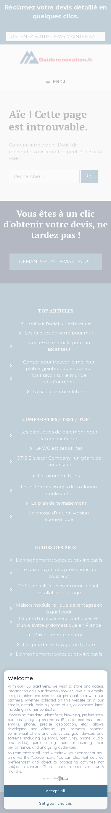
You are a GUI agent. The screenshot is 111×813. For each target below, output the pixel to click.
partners (41, 686)
